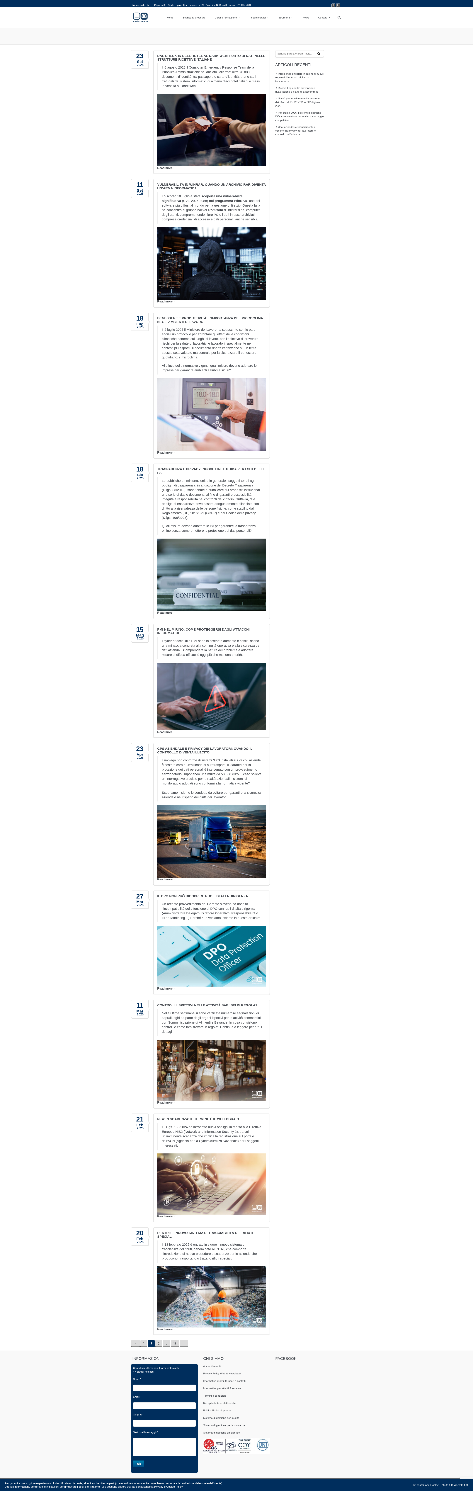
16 (176, 1343)
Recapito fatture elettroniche (219, 1403)
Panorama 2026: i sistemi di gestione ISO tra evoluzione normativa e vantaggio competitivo (299, 116)
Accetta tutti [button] (461, 1485)
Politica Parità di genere (217, 1410)
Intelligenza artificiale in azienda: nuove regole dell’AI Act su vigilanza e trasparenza (299, 77)
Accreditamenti (212, 1366)
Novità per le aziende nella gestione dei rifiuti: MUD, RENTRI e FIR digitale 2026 (297, 102)
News (305, 17)
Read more (165, 168)
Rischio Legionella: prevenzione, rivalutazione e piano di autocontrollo (296, 89)
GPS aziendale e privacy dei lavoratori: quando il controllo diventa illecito (204, 750)
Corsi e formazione (226, 17)
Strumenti (284, 17)
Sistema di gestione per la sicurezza (224, 1425)
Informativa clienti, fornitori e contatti (224, 1380)
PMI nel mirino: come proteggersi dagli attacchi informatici (203, 631)
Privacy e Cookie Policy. (168, 1486)
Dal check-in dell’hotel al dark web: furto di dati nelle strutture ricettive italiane (211, 57)
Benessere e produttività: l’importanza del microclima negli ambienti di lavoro (210, 320)
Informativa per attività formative (222, 1388)
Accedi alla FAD (141, 5)
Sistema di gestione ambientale (221, 1432)
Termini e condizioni (214, 1395)
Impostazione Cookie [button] (426, 1485)
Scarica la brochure (194, 17)
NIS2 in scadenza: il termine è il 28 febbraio (198, 1119)
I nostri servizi (258, 17)
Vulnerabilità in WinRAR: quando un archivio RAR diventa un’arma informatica (211, 186)
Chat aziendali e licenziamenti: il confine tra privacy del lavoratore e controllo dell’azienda (295, 130)
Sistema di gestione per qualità (221, 1417)
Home (169, 17)
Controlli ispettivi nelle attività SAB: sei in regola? (207, 1005)
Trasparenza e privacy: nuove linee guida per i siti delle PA (211, 471)
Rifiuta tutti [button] (447, 1485)
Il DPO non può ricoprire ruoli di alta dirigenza (202, 896)
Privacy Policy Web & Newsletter (222, 1373)
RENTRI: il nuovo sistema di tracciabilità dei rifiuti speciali (205, 1234)
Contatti (322, 17)
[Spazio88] (140, 17)
